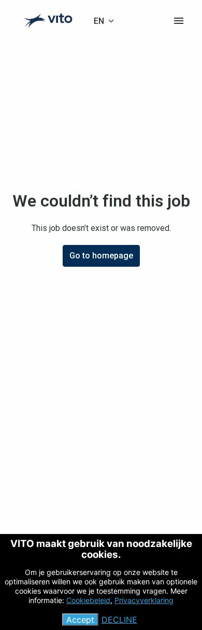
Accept (80, 619)
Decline (119, 619)
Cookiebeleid (88, 600)
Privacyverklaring (144, 600)
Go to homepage (101, 256)
